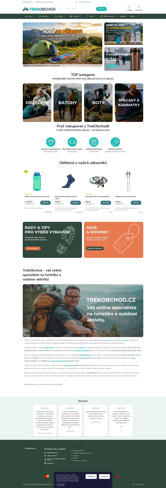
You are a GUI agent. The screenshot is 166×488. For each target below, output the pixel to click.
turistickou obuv (110, 340)
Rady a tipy (76, 455)
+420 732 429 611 (52, 456)
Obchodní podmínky (28, 2)
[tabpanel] (38, 191)
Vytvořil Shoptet (139, 484)
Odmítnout (91, 476)
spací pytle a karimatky (59, 361)
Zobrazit (45, 203)
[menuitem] (29, 16)
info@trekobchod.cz (52, 453)
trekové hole (84, 358)
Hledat (101, 9)
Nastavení (61, 485)
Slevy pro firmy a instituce (80, 460)
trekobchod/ (50, 463)
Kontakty (75, 458)
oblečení (125, 340)
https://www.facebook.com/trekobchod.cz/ (56, 459)
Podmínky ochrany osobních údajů (44, 2)
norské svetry (69, 365)
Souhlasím (104, 476)
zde (77, 481)
